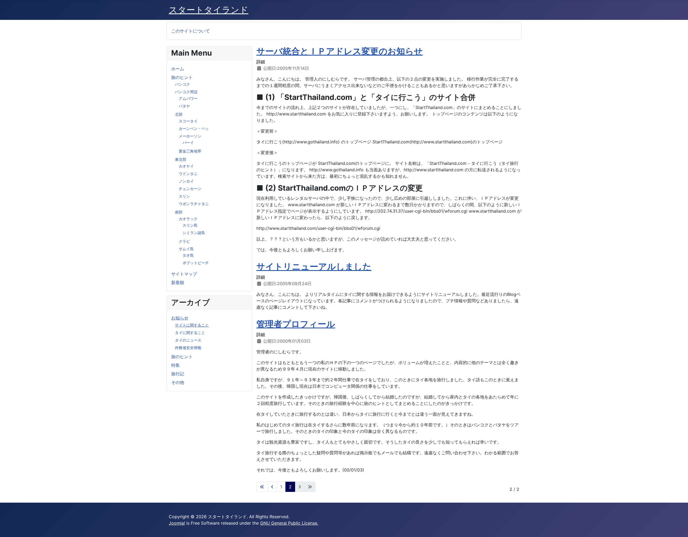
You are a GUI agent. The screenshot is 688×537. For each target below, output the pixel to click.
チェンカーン (190, 188)
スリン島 (190, 225)
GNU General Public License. (289, 523)
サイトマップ (184, 274)
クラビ (184, 241)
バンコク (182, 84)
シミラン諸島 (193, 232)
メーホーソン (190, 136)
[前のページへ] (272, 487)
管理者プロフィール (295, 324)
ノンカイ (186, 181)
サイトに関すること (192, 325)
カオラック (188, 218)
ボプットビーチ (195, 262)
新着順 (177, 282)
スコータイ (188, 121)
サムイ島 (186, 248)
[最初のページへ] (262, 487)
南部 (178, 212)
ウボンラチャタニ (194, 203)
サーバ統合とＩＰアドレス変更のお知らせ (339, 51)
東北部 (180, 159)
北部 (178, 114)
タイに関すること (190, 332)
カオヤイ (186, 166)
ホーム (177, 68)
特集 (175, 365)
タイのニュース (188, 340)
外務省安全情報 (188, 347)
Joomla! (177, 523)
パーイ (188, 142)
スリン (184, 196)
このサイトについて (190, 31)
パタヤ (184, 106)
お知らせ (179, 318)
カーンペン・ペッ (194, 128)
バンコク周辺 (186, 91)
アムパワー (188, 98)
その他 (177, 382)
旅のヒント (182, 77)
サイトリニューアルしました (313, 266)
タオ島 (188, 255)
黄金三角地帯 (190, 151)
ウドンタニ (188, 173)
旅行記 (177, 373)
